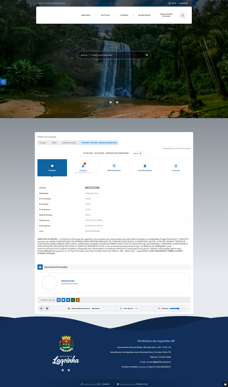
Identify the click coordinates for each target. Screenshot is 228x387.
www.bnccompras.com (47, 248)
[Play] (41, 308)
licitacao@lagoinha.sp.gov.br (50, 251)
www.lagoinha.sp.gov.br (138, 248)
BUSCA (84, 55)
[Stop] (47, 308)
